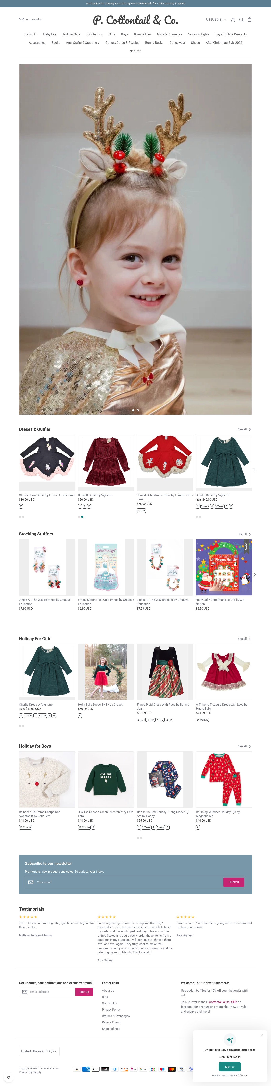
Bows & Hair (142, 34)
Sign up (84, 992)
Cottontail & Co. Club (223, 1002)
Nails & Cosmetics (169, 34)
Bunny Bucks (154, 43)
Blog (105, 997)
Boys (124, 34)
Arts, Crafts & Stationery (82, 43)
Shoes (195, 43)
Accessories (37, 43)
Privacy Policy (111, 1009)
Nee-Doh (135, 51)
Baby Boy (50, 34)
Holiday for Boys (35, 746)
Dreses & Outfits (34, 429)
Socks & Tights (198, 34)
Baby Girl (31, 34)
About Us (108, 990)
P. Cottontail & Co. (48, 1068)
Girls (112, 34)
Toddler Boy (94, 34)
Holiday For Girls (35, 638)
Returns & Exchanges (116, 1016)
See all (243, 429)
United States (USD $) (37, 1051)
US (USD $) (214, 19)
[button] (16, 470)
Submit (234, 882)
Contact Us (109, 1003)
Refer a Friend (111, 1022)
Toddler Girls (71, 34)
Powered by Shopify (30, 1072)
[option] (135, 239)
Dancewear (177, 43)
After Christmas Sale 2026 (224, 43)
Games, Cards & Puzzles (122, 43)
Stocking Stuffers (36, 533)
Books (55, 43)
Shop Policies (111, 1029)
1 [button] (133, 410)
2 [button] (138, 410)
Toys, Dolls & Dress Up (231, 34)
